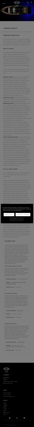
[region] (17, 213)
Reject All (9, 214)
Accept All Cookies (22, 214)
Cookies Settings (16, 219)
